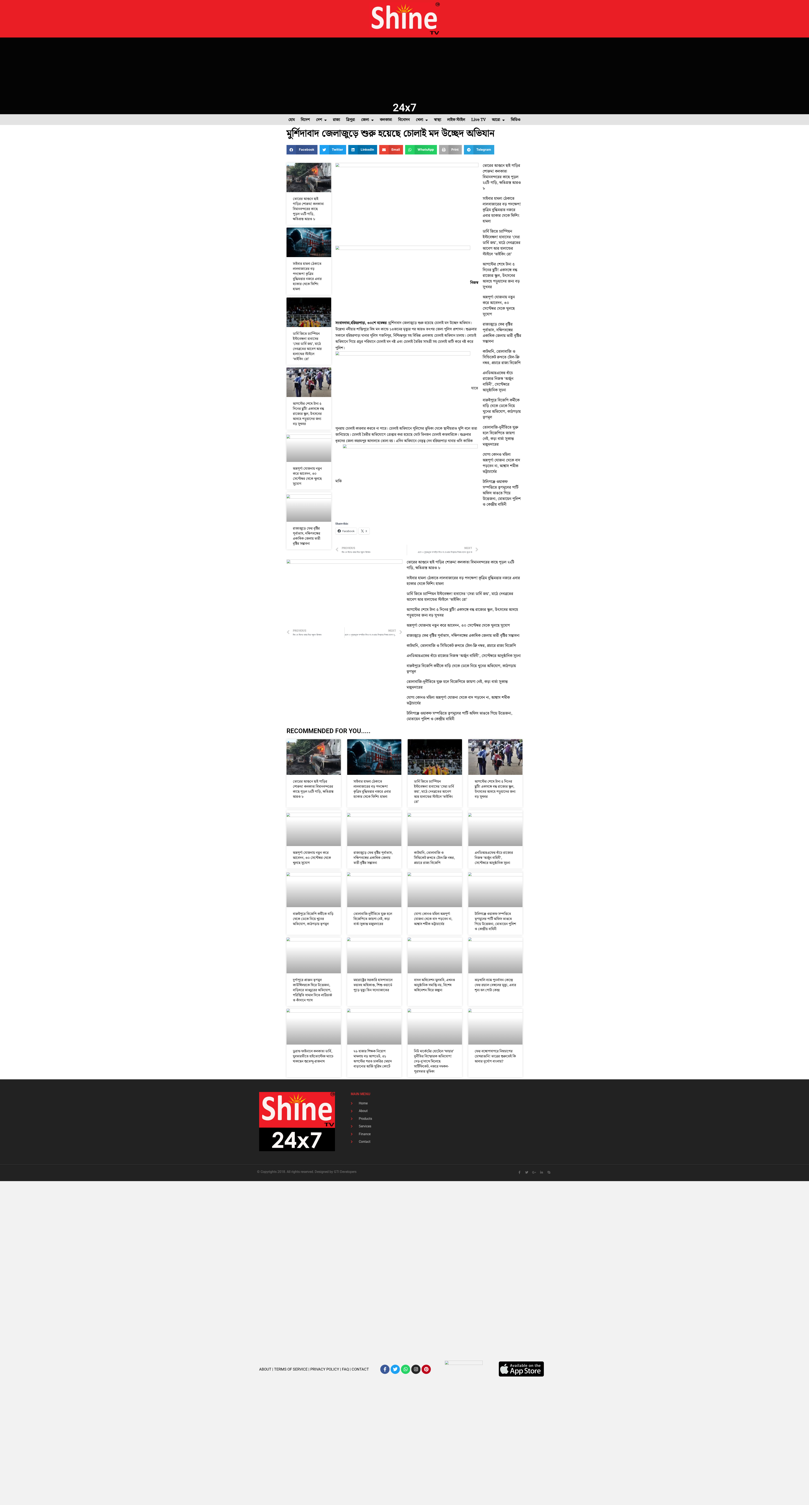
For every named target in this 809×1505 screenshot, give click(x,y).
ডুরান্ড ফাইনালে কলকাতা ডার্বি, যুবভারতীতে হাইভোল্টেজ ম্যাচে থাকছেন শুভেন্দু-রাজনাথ (313, 1056)
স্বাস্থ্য (437, 120)
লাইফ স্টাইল (456, 120)
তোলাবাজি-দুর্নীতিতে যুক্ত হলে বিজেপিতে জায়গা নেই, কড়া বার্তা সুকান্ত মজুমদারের (500, 436)
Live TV (478, 120)
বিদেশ (305, 120)
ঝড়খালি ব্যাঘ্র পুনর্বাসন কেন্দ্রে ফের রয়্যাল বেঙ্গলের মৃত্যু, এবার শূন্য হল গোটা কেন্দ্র (495, 985)
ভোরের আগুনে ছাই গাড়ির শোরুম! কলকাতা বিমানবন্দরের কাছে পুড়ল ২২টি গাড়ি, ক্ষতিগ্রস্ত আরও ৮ (308, 209)
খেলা (419, 120)
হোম (291, 120)
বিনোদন (404, 120)
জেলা (365, 120)
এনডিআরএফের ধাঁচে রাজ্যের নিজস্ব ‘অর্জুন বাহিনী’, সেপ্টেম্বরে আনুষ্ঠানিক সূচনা (498, 381)
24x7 (405, 107)
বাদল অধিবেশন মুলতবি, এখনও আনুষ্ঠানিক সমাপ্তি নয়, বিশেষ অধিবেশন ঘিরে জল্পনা (434, 985)
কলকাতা (386, 120)
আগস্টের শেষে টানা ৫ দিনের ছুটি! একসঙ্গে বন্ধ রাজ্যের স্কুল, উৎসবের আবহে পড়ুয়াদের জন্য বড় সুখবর (308, 414)
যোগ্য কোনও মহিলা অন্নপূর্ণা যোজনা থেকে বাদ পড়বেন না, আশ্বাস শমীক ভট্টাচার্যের (501, 463)
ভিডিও (515, 120)
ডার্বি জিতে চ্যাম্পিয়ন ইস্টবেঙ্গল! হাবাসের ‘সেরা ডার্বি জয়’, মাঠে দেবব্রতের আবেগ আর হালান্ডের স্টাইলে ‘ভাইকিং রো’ (307, 346)
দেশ (319, 120)
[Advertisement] (404, 69)
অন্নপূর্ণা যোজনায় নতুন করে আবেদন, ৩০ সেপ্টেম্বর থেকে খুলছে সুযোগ (307, 476)
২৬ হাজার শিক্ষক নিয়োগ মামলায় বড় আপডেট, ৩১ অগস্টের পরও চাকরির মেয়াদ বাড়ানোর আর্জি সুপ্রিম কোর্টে (373, 1058)
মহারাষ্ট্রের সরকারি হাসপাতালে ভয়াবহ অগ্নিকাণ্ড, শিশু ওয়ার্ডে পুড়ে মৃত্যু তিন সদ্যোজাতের (373, 985)
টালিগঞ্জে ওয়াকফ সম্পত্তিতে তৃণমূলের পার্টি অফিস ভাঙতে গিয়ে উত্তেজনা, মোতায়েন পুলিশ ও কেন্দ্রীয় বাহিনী (502, 493)
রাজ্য (336, 120)
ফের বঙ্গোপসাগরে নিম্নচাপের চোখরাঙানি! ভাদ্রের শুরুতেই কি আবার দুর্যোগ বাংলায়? (495, 1056)
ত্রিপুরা (350, 120)
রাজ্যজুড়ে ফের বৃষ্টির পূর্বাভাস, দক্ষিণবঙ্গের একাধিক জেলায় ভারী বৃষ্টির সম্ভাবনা (306, 536)
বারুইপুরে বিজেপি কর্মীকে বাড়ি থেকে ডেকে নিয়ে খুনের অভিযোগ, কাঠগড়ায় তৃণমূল (502, 409)
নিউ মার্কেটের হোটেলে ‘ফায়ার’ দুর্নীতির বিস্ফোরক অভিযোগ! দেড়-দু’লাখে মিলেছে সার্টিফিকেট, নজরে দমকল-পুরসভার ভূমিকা (434, 1061)
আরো (496, 120)
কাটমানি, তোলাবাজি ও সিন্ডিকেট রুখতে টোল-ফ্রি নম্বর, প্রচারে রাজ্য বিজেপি (502, 357)
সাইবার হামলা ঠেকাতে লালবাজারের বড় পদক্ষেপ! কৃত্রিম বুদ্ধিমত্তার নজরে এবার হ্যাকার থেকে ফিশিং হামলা (307, 276)
